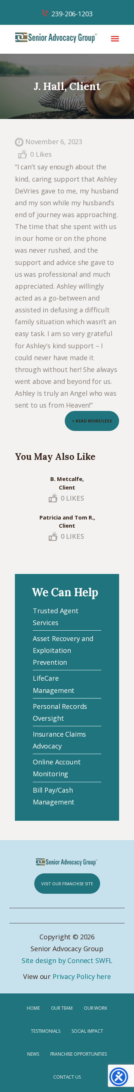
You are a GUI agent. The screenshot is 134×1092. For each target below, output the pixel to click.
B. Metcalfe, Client (67, 483)
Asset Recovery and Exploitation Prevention (63, 650)
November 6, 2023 (53, 141)
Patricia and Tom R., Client (67, 522)
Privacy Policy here (81, 976)
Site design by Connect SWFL (67, 960)
